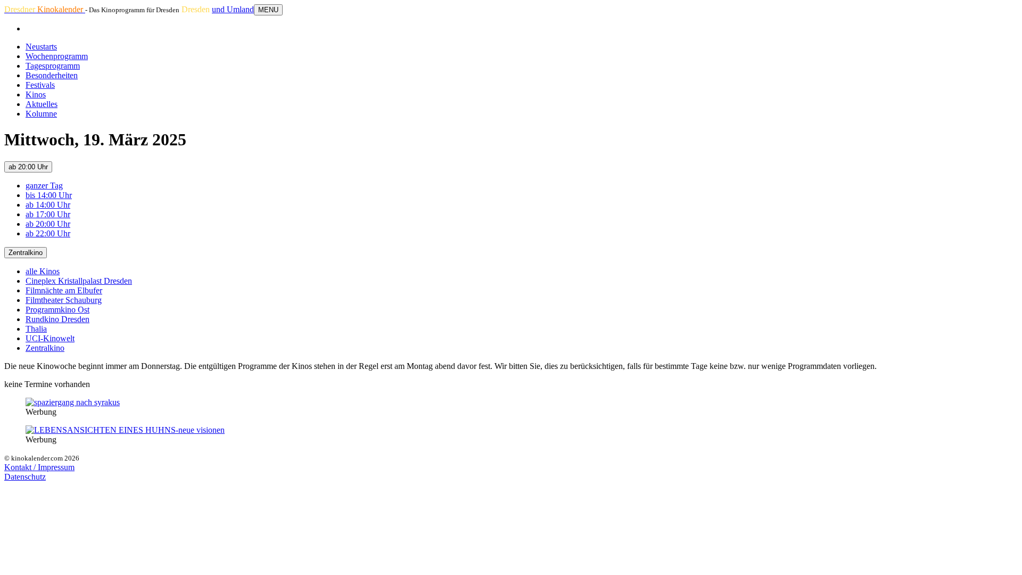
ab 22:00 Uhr (48, 233)
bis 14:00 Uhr (49, 195)
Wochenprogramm (57, 56)
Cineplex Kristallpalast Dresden (79, 280)
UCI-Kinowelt (50, 338)
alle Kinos (43, 271)
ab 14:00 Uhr (48, 204)
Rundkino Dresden (57, 319)
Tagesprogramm (53, 65)
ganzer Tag (44, 185)
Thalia (36, 328)
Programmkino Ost (57, 309)
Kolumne (41, 113)
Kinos (36, 94)
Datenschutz (25, 476)
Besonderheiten (52, 75)
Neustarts (41, 46)
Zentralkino (26, 253)
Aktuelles (41, 104)
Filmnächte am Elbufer (64, 290)
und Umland (233, 9)
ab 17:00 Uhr (48, 214)
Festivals (40, 84)
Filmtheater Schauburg (64, 300)
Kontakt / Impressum (39, 467)
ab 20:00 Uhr (28, 167)
